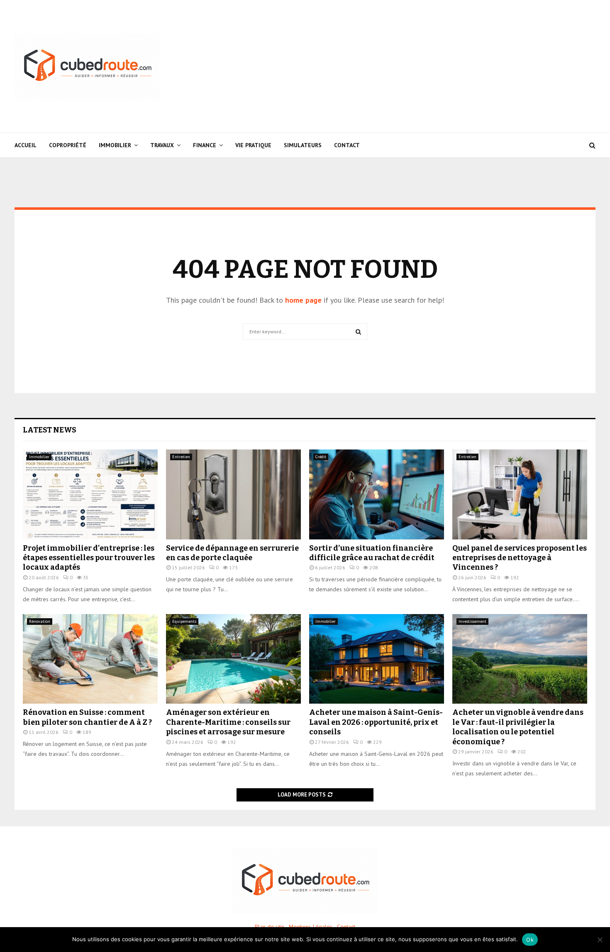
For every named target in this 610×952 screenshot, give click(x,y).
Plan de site (269, 926)
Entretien (181, 456)
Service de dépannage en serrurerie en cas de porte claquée (232, 553)
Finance (204, 145)
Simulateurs (303, 145)
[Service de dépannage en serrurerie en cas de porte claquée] (233, 494)
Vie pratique (253, 145)
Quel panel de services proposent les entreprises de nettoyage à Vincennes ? (519, 558)
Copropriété (67, 145)
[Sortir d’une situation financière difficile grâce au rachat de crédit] (376, 494)
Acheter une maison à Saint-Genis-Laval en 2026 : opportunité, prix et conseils (376, 722)
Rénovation (39, 621)
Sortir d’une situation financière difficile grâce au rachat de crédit (371, 553)
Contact (347, 145)
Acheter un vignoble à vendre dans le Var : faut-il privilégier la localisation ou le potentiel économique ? (517, 727)
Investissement (472, 621)
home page (303, 300)
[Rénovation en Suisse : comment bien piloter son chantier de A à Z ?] (90, 659)
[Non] (599, 939)
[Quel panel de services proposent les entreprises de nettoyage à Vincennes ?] (519, 494)
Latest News (49, 430)
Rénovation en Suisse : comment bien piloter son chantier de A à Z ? (87, 717)
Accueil (26, 145)
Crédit (320, 456)
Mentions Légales (310, 926)
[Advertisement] (444, 66)
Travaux (162, 145)
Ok (530, 939)
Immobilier (115, 145)
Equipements (184, 621)
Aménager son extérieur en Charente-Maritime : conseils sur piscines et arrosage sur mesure (228, 722)
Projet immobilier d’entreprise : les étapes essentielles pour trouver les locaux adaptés (89, 558)
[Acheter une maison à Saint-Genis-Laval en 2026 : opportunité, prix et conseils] (376, 659)
